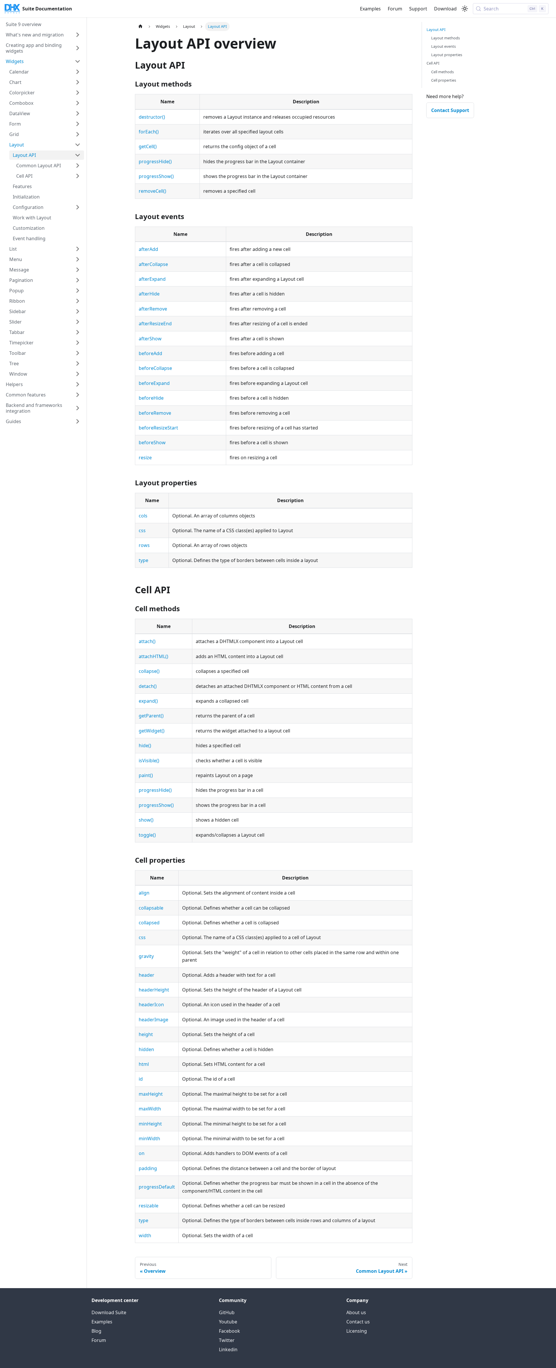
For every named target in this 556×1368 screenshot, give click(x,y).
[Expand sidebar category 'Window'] (77, 374)
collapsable (151, 908)
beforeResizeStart (158, 428)
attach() (147, 641)
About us (356, 1312)
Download (445, 8)
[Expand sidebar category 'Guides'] (77, 421)
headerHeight (154, 990)
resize (145, 457)
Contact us (358, 1322)
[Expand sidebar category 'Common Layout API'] (77, 165)
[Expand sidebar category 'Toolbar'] (77, 353)
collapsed (149, 922)
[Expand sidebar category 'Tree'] (77, 363)
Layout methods (445, 38)
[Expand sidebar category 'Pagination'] (77, 280)
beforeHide (151, 398)
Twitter (227, 1340)
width (145, 1235)
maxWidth (150, 1109)
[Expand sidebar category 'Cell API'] (77, 176)
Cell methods (442, 71)
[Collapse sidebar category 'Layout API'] (77, 155)
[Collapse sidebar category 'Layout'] (77, 144)
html (144, 1064)
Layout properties (446, 54)
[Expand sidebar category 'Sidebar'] (77, 311)
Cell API (433, 63)
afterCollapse (153, 264)
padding (148, 1168)
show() (146, 820)
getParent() (151, 716)
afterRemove (153, 309)
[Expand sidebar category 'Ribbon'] (77, 301)
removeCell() (152, 191)
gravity (146, 956)
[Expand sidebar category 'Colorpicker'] (77, 92)
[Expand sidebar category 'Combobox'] (77, 103)
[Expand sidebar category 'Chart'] (77, 82)
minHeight (150, 1124)
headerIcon (151, 1004)
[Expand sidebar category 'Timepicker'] (77, 342)
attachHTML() (153, 656)
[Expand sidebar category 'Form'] (77, 123)
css (142, 530)
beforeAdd (150, 353)
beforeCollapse (155, 368)
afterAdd (148, 249)
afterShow (150, 338)
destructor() (152, 117)
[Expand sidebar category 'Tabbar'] (77, 332)
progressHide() (155, 161)
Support (418, 8)
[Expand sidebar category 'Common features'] (77, 394)
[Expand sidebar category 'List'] (77, 249)
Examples (370, 8)
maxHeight (151, 1094)
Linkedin (228, 1349)
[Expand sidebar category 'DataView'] (77, 113)
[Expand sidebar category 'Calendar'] (77, 71)
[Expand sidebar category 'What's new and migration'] (77, 34)
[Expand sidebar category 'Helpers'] (77, 384)
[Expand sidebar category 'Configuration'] (77, 207)
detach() (148, 686)
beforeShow (152, 442)
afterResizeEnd (155, 323)
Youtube (228, 1322)
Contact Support (450, 110)
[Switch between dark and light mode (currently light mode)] (464, 8)
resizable (148, 1205)
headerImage (153, 1019)
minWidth (149, 1138)
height (146, 1034)
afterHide (149, 294)
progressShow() (156, 176)
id (141, 1079)
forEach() (149, 131)
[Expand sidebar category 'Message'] (77, 269)
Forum (395, 8)
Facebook (229, 1331)
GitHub (227, 1312)
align (144, 893)
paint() (146, 775)
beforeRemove (155, 413)
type (143, 560)
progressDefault (157, 1187)
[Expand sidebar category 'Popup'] (77, 290)
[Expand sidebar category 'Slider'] (77, 321)
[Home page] (140, 26)
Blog (96, 1331)
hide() (145, 745)
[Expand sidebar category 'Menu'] (77, 259)
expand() (148, 701)
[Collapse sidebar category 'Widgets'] (77, 61)
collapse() (149, 671)
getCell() (148, 146)
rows (144, 545)
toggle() (147, 835)
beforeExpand (154, 383)
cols (143, 516)
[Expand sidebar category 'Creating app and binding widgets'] (77, 48)
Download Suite (109, 1312)
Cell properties (443, 80)
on (142, 1153)
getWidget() (151, 731)
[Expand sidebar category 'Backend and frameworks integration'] (77, 408)
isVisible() (149, 760)
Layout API (436, 29)
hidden (146, 1049)
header (146, 975)
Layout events (443, 46)
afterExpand (152, 279)
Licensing (356, 1331)
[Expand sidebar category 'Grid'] (77, 134)
